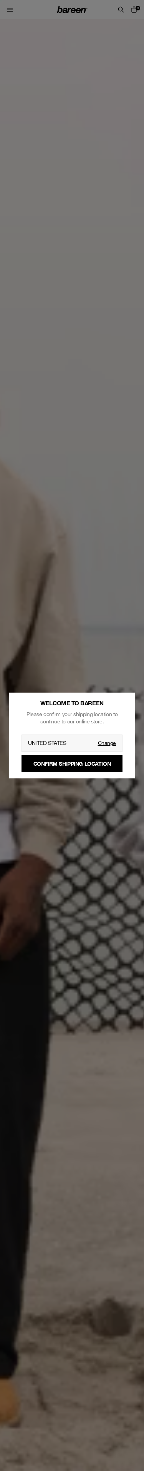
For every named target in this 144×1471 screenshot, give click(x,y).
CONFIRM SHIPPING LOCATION (72, 763)
